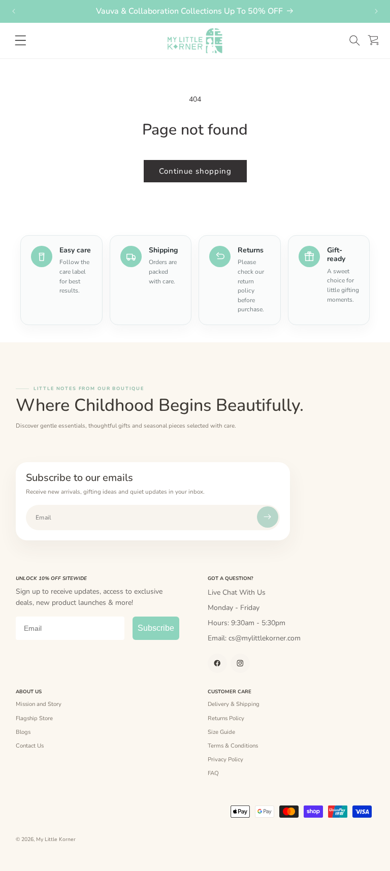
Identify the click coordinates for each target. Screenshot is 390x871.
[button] (354, 40)
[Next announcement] (376, 11)
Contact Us (30, 745)
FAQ (213, 773)
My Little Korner (56, 839)
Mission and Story (38, 704)
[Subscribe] (267, 517)
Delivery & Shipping (233, 704)
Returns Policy (226, 718)
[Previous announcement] (14, 11)
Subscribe (156, 628)
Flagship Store (34, 718)
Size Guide (221, 732)
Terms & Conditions (233, 745)
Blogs (23, 732)
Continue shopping (195, 171)
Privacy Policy (225, 759)
